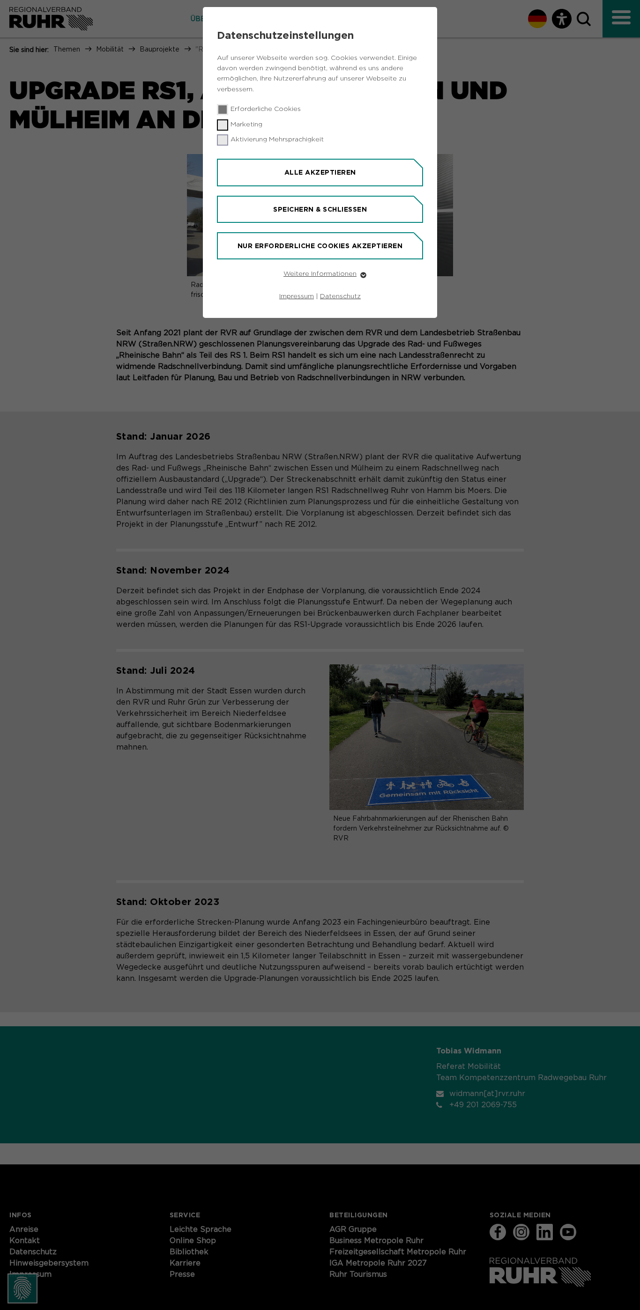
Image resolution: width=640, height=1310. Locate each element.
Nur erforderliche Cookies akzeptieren (320, 246)
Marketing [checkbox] (246, 124)
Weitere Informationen (320, 274)
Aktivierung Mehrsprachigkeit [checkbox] (277, 139)
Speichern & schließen (320, 209)
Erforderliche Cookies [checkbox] (266, 109)
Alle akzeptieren (320, 172)
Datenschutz (340, 296)
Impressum (296, 296)
